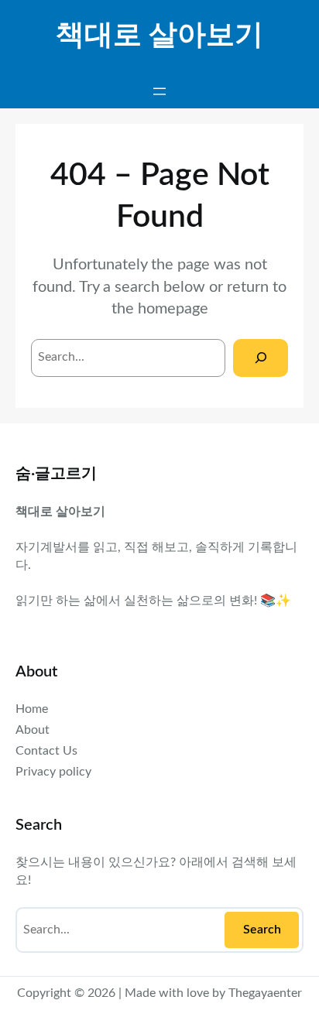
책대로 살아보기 (159, 35)
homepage (173, 309)
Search (262, 929)
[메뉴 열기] (159, 91)
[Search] (260, 358)
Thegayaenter (265, 993)
